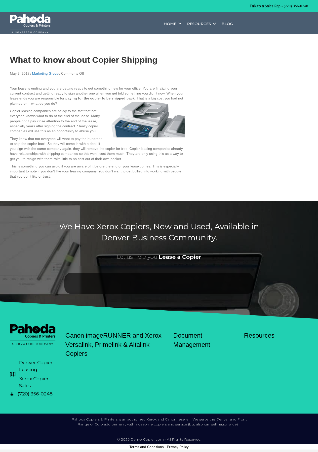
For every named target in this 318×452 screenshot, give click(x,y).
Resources (199, 23)
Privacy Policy (178, 447)
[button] (179, 23)
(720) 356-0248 (296, 5)
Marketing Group (45, 73)
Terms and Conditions (146, 447)
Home (170, 23)
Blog (227, 23)
